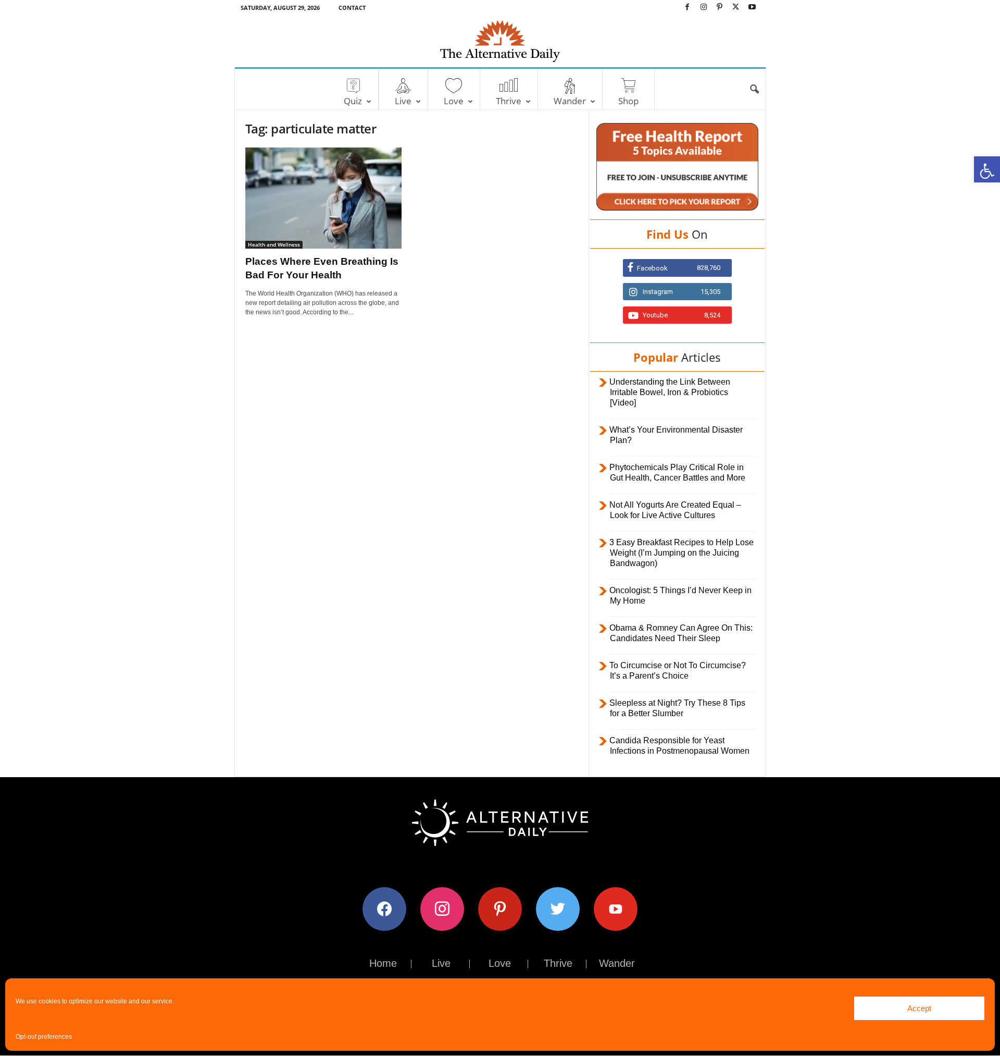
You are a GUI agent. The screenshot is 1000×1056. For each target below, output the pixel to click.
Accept (919, 1008)
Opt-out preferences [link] (44, 1036)
